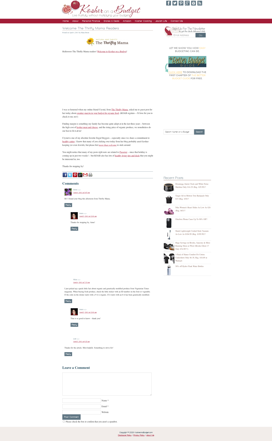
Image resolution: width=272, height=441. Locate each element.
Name (104, 400)
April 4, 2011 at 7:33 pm (81, 282)
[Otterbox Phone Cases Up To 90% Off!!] (169, 223)
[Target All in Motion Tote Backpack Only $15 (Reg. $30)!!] (169, 199)
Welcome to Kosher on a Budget (111, 51)
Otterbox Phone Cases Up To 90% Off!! (191, 219)
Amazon (127, 21)
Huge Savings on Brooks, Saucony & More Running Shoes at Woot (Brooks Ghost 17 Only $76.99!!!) (192, 245)
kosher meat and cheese (87, 127)
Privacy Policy (138, 435)
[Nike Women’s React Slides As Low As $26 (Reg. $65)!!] (169, 211)
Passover (123, 151)
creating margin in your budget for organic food (98, 113)
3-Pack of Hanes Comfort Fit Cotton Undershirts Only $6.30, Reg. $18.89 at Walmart (191, 257)
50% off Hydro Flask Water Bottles (189, 266)
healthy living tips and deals (127, 155)
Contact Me (177, 21)
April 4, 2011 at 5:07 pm (81, 192)
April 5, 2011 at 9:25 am (81, 341)
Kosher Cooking (143, 21)
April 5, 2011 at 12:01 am (88, 216)
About (75, 21)
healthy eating (68, 141)
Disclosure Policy (124, 435)
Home (66, 21)
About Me (150, 435)
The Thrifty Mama (119, 109)
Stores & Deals (111, 21)
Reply (68, 205)
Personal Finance (91, 21)
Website (105, 412)
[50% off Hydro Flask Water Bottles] (169, 270)
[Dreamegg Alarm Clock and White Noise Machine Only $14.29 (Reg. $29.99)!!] (169, 187)
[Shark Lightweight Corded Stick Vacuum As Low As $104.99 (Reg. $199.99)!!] (169, 234)
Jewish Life (161, 21)
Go (200, 35)
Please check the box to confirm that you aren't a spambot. (91, 421)
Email (104, 406)
